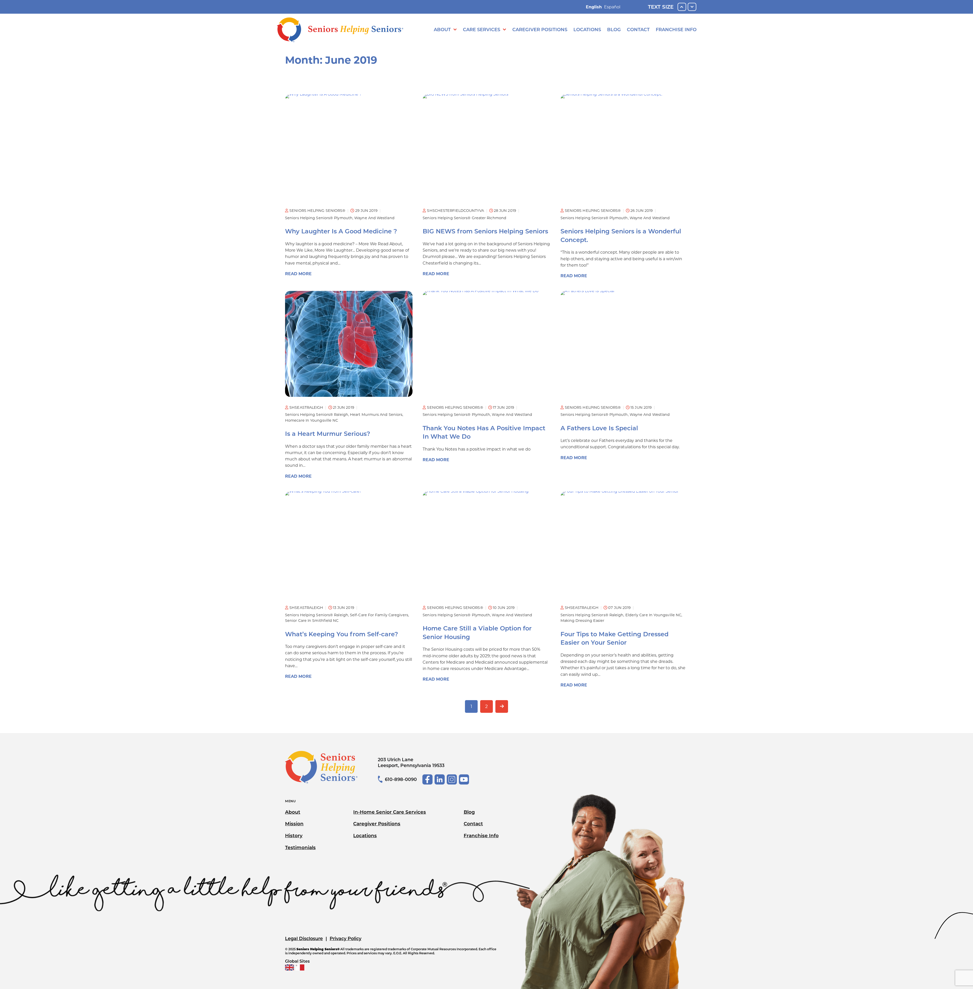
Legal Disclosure (304, 938)
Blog (614, 29)
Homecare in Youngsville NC (311, 420)
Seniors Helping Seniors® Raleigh (316, 414)
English (594, 7)
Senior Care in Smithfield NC (312, 620)
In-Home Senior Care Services (389, 812)
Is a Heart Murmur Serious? (327, 433)
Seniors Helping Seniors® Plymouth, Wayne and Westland (340, 218)
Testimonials (300, 847)
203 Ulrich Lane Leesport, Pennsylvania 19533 (411, 762)
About (442, 29)
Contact (638, 29)
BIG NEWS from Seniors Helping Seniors (485, 231)
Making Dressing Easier (582, 620)
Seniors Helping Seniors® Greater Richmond (464, 218)
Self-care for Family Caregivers (379, 615)
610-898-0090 (401, 779)
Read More (298, 273)
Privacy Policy (345, 938)
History (294, 835)
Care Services (481, 29)
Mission (294, 824)
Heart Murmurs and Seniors (376, 414)
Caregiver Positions (539, 29)
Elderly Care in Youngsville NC (653, 615)
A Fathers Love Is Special (599, 428)
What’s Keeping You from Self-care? (341, 634)
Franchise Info (676, 29)
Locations (587, 29)
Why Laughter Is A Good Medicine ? (341, 231)
